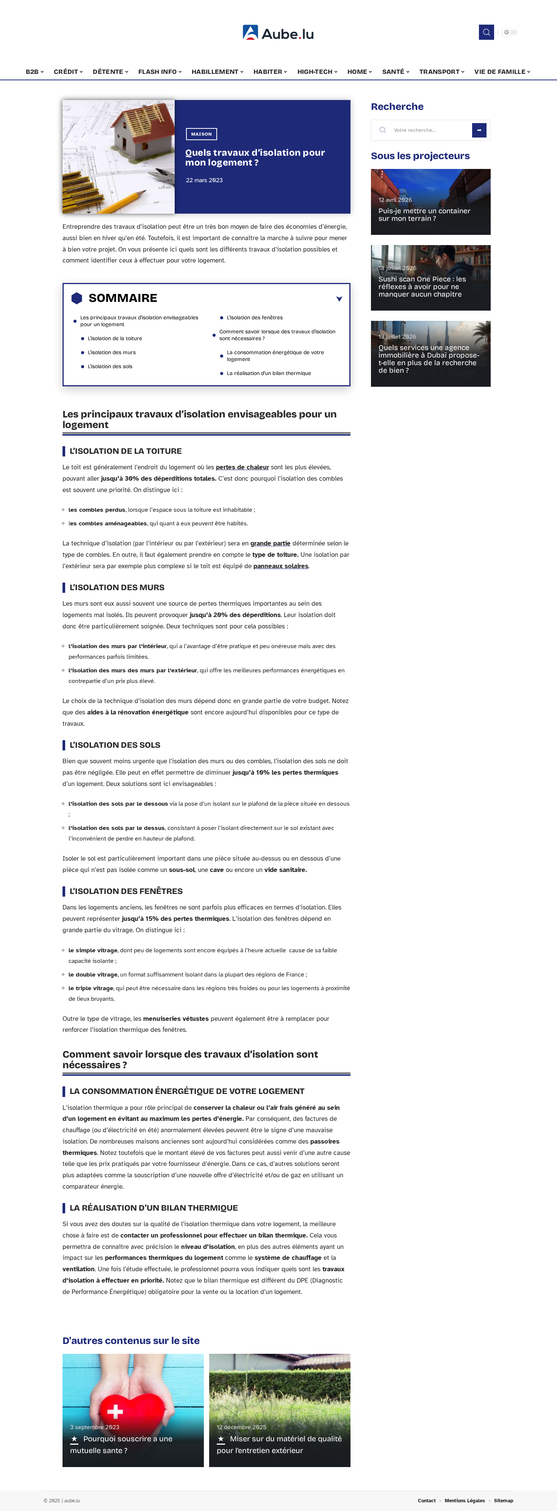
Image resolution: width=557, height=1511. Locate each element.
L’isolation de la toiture (115, 338)
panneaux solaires (280, 566)
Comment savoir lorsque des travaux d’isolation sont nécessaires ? (277, 335)
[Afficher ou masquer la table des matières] (250, 299)
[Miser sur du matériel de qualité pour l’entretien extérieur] (279, 1410)
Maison (201, 134)
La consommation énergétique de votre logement (275, 356)
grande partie (270, 543)
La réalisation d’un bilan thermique (269, 373)
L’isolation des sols (110, 366)
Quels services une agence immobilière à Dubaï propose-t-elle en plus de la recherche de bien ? (429, 359)
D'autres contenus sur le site (131, 1341)
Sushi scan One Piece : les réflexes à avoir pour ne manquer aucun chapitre (422, 286)
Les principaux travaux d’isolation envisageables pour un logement (139, 321)
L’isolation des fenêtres (255, 317)
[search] (486, 32)
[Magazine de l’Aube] (278, 32)
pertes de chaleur (242, 467)
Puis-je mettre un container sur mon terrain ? (425, 214)
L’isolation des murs (112, 352)
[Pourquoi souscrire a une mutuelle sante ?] (133, 1410)
